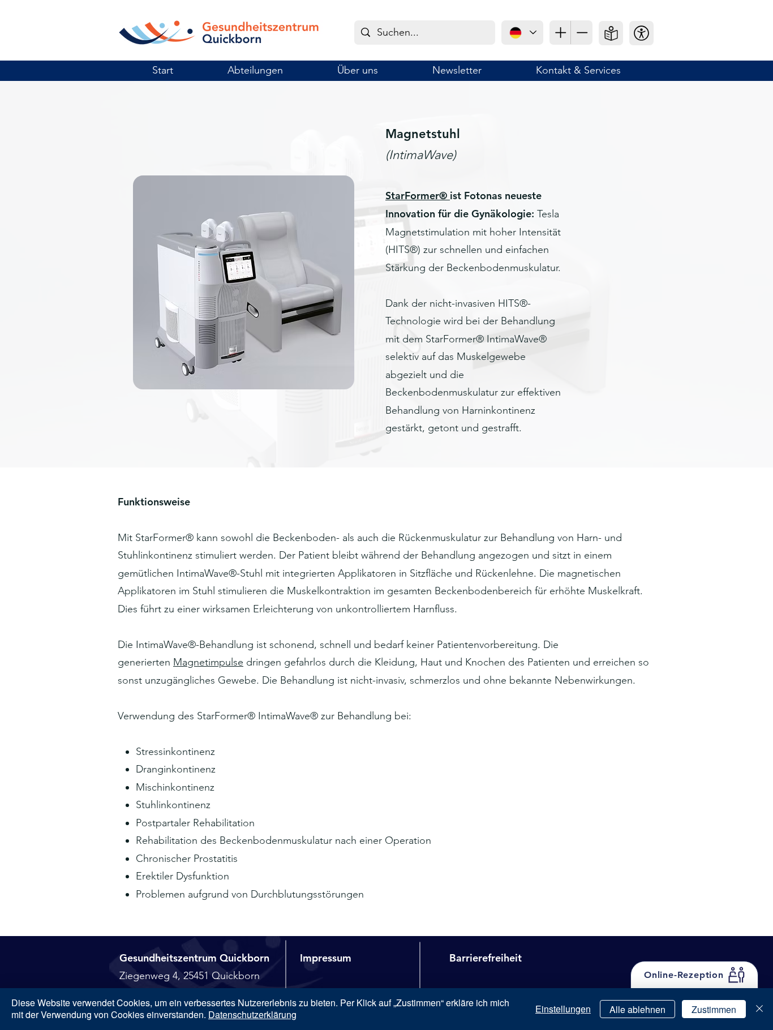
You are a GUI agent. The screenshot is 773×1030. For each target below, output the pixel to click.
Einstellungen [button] (563, 1008)
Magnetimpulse (208, 662)
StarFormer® (417, 195)
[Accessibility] (560, 32)
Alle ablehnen (637, 1009)
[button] (641, 33)
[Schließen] (759, 1009)
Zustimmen (714, 1009)
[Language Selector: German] (522, 32)
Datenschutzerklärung (252, 1014)
